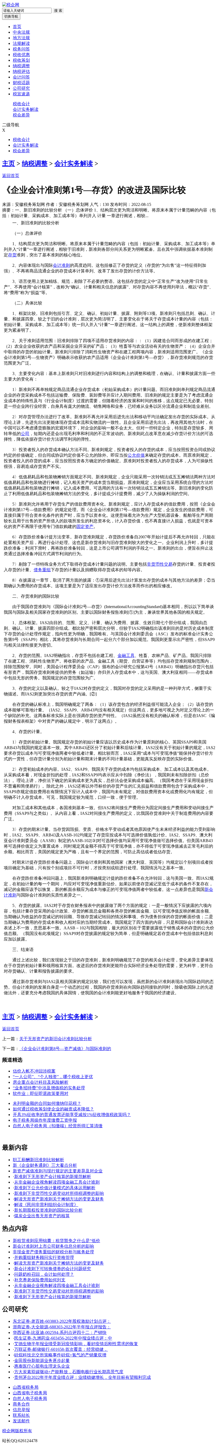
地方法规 (21, 38)
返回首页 (10, 175)
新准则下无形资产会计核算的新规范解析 (52, 1176)
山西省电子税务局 (30, 1393)
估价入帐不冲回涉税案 (34, 1071)
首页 (17, 26)
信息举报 (21, 1409)
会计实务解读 (25, 109)
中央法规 (21, 32)
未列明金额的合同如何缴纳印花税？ (47, 1103)
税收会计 (21, 103)
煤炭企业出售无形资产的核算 (42, 1216)
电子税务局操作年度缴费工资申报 (45, 1120)
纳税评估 (21, 71)
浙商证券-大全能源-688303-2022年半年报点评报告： (62, 1327)
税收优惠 (21, 54)
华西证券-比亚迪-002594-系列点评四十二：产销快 (60, 1332)
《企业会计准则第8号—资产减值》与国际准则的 (65, 1048)
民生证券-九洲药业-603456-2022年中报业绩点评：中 (63, 1338)
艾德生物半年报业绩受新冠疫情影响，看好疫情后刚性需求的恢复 (76, 1343)
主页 (8, 163)
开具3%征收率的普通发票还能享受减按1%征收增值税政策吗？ (72, 1114)
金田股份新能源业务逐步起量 (42, 1360)
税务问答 (21, 49)
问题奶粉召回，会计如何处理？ (44, 1274)
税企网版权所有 (17, 1431)
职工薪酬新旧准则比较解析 (38, 1159)
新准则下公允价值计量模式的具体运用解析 (54, 1187)
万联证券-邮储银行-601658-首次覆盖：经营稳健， (61, 1349)
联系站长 (21, 1415)
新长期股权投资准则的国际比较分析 (48, 1210)
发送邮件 (21, 1421)
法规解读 (21, 43)
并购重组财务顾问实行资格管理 (44, 1257)
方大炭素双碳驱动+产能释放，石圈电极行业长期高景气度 (68, 1371)
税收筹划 (21, 60)
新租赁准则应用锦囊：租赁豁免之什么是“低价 (56, 1240)
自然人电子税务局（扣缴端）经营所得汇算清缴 (58, 1126)
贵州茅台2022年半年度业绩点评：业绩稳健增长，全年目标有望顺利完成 (82, 1377)
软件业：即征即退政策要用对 (40, 1093)
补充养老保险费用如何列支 (39, 1280)
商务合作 (21, 1404)
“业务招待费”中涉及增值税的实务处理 (49, 1088)
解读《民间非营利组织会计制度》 (46, 1204)
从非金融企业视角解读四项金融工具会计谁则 (57, 1182)
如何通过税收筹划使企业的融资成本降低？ (53, 1109)
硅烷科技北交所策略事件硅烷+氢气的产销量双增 (60, 1355)
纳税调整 (21, 66)
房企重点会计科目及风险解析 (40, 1082)
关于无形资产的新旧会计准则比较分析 (55, 1038)
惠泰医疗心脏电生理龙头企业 (42, 1366)
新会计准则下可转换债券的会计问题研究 (52, 1268)
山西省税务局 (25, 1387)
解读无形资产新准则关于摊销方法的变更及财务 (59, 1199)
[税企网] (10, 4)
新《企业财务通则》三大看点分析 (45, 1165)
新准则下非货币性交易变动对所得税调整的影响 (59, 1193)
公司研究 (21, 88)
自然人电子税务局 (30, 1398)
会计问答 (21, 77)
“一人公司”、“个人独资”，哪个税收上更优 (53, 1076)
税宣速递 (21, 94)
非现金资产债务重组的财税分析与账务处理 (53, 1252)
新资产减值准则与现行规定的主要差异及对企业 (58, 1171)
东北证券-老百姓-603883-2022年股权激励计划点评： (62, 1321)
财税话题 (21, 82)
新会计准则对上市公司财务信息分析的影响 (53, 1246)
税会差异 (21, 115)
